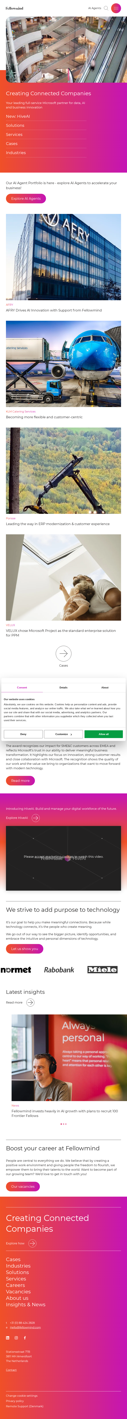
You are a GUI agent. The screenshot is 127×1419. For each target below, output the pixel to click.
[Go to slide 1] (61, 1124)
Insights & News (25, 1304)
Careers (15, 1285)
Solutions (15, 125)
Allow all (104, 734)
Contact (11, 1370)
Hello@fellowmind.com (25, 1327)
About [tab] (105, 687)
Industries (16, 152)
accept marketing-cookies (54, 857)
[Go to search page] (106, 8)
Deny (23, 734)
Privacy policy (15, 1401)
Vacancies (18, 1292)
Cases (12, 143)
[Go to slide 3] (65, 1124)
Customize (61, 734)
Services (14, 134)
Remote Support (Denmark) (24, 1406)
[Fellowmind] (15, 8)
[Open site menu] (116, 8)
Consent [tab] (22, 687)
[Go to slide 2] (63, 1124)
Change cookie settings (22, 1395)
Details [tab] (64, 687)
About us (17, 1298)
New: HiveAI (18, 116)
